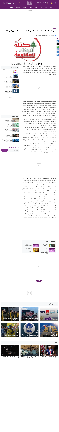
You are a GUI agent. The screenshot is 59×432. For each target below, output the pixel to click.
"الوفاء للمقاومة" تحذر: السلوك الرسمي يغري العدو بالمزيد (44, 245)
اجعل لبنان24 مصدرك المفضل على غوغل (45, 35)
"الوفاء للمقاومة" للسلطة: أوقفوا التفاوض (29, 250)
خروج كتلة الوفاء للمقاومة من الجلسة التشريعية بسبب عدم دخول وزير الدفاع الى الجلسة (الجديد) (28, 247)
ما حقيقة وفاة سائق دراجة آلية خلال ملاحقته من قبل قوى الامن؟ (7, 90)
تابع (39, 280)
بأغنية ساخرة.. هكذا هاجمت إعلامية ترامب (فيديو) (50, 357)
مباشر (51, 7)
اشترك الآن (48, 3)
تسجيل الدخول (43, 4)
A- (57, 59)
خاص (31, 7)
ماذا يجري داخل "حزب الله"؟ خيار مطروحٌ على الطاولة (7, 80)
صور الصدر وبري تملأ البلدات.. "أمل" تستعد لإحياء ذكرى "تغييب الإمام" (7, 75)
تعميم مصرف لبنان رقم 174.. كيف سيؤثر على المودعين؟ (7, 135)
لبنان (41, 7)
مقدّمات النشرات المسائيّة (7, 69)
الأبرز (46, 7)
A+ (57, 57)
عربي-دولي (18, 7)
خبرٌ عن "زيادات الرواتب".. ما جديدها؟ (7, 124)
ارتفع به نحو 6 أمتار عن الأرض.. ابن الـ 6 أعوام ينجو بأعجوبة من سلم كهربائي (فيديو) (30, 357)
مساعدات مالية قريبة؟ (8, 129)
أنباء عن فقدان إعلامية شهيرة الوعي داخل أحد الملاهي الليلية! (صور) (7, 140)
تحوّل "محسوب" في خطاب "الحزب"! (11, 335)
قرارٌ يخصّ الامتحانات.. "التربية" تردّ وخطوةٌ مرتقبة (7, 85)
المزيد (11, 7)
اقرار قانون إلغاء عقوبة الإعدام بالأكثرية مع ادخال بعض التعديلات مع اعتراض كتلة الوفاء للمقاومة (44, 251)
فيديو (36, 7)
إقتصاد (24, 7)
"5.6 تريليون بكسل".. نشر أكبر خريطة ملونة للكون (10, 357)
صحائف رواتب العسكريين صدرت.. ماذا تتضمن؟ (8, 119)
